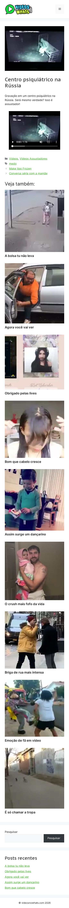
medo (13, 163)
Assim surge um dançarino (22, 882)
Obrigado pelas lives (18, 871)
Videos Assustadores (33, 158)
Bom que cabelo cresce (20, 887)
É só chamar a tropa (20, 812)
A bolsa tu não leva (17, 866)
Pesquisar (11, 831)
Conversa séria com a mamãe (28, 173)
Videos (13, 158)
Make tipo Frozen (20, 168)
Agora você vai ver (17, 876)
